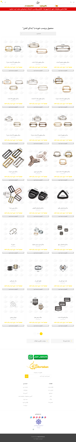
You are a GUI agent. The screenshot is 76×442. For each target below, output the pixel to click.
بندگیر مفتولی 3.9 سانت (13, 99)
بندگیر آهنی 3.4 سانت (63, 317)
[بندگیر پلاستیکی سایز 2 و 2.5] (38, 194)
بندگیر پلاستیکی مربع (63, 245)
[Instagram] (45, 417)
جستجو (50, 393)
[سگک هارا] (38, 303)
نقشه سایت (50, 387)
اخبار (51, 396)
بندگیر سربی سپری (38, 172)
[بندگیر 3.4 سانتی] (62, 303)
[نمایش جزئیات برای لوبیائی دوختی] (13, 303)
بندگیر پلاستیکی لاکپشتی (38, 208)
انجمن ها (51, 402)
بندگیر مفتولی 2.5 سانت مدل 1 (13, 62)
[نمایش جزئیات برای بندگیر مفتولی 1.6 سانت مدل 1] (62, 158)
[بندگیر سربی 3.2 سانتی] (13, 194)
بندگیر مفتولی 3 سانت (63, 135)
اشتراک (26, 376)
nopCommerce (41, 437)
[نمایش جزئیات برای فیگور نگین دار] (38, 267)
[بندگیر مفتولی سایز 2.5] (38, 121)
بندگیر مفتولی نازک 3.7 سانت (38, 99)
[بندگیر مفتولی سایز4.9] (38, 48)
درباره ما (25, 405)
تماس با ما (50, 390)
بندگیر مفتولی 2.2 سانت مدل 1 (13, 135)
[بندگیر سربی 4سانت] (13, 158)
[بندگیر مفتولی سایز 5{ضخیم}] (62, 48)
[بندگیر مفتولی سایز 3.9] (13, 85)
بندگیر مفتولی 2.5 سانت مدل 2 (38, 135)
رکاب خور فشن (13, 281)
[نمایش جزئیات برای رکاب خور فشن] (13, 267)
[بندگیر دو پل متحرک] (38, 231)
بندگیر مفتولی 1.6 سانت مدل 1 (63, 172)
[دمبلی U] (13, 231)
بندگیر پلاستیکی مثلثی (63, 208)
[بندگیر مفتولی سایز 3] (62, 121)
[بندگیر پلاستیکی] (62, 231)
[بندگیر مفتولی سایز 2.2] (62, 85)
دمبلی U (13, 245)
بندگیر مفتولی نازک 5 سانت (38, 62)
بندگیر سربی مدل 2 (13, 172)
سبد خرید (25, 399)
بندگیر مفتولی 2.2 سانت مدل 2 (63, 99)
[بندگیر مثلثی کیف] (62, 194)
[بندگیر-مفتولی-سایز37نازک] (38, 85)
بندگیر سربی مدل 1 (13, 208)
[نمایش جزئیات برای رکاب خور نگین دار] (62, 267)
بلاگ (51, 399)
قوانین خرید (25, 402)
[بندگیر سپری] (38, 158)
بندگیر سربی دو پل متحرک (38, 245)
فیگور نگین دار (38, 281)
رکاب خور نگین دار (63, 281)
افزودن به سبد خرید (62, 70)
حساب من (25, 387)
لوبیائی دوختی (13, 317)
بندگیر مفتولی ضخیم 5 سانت (62, 62)
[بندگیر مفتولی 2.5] (13, 48)
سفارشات (25, 390)
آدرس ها (25, 393)
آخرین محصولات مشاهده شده (25, 396)
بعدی (34, 333)
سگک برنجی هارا (38, 317)
